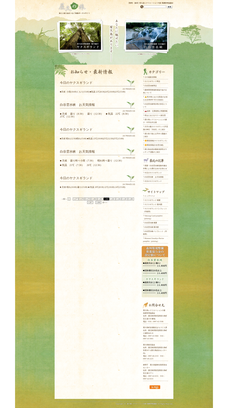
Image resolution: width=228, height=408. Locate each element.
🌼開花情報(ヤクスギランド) (156, 141)
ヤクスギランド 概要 (152, 200)
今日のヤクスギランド (153, 173)
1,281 (100, 199)
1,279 (88, 199)
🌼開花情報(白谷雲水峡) (154, 145)
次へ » (104, 202)
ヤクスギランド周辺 (152, 81)
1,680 (98, 202)
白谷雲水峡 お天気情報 (154, 177)
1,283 (112, 199)
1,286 (131, 199)
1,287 (90, 202)
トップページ (150, 196)
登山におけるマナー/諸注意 (155, 115)
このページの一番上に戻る (114, 394)
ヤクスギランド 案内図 (153, 204)
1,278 (82, 199)
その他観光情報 (151, 77)
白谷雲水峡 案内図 (152, 227)
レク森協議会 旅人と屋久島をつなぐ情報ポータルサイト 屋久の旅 (74, 8)
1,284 (119, 199)
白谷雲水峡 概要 (151, 223)
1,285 (125, 199)
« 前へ (64, 199)
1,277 (76, 199)
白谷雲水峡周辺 (151, 86)
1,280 (94, 199)
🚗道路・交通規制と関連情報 (156, 111)
